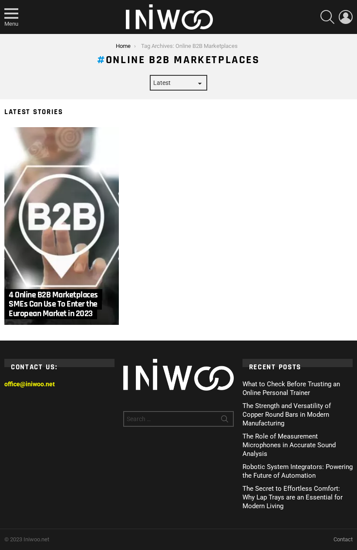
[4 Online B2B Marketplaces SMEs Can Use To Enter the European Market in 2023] (61, 226)
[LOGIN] (346, 17)
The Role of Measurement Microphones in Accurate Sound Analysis (289, 445)
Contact (343, 539)
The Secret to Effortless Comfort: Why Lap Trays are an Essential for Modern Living (292, 497)
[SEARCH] (327, 17)
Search (224, 420)
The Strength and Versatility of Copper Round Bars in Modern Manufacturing (286, 414)
